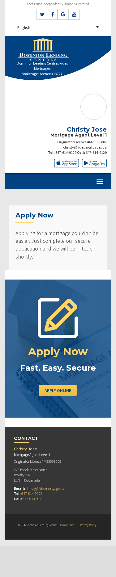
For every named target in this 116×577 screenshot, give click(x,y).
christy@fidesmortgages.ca (85, 147)
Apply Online (58, 390)
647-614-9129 (65, 152)
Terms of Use (67, 525)
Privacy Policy (88, 525)
